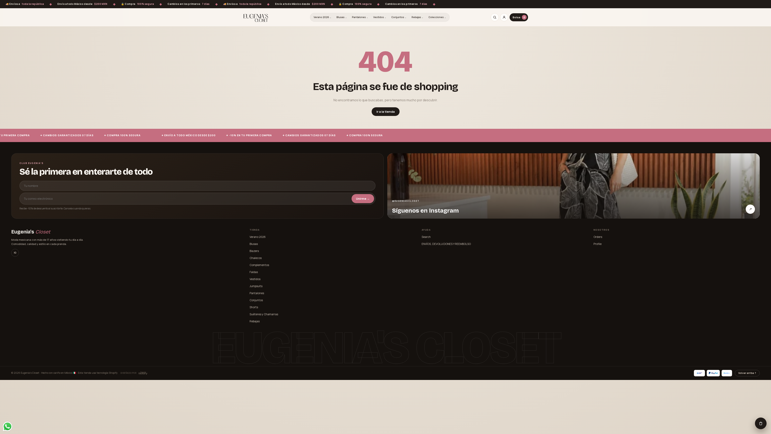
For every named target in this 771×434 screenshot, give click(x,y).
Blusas (342, 17)
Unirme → (363, 199)
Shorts (254, 307)
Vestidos (379, 17)
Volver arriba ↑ (747, 373)
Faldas (254, 272)
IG (15, 252)
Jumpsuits (256, 286)
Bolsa (519, 17)
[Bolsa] (761, 423)
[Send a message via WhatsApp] (7, 426)
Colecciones (437, 17)
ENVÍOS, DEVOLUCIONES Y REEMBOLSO (446, 244)
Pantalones (360, 17)
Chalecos (256, 258)
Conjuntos (398, 17)
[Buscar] (495, 17)
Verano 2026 (322, 17)
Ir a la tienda (385, 112)
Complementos (259, 265)
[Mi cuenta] (504, 17)
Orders (598, 237)
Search (426, 237)
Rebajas (417, 17)
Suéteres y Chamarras (264, 314)
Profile (598, 244)
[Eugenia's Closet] (256, 17)
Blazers (254, 251)
